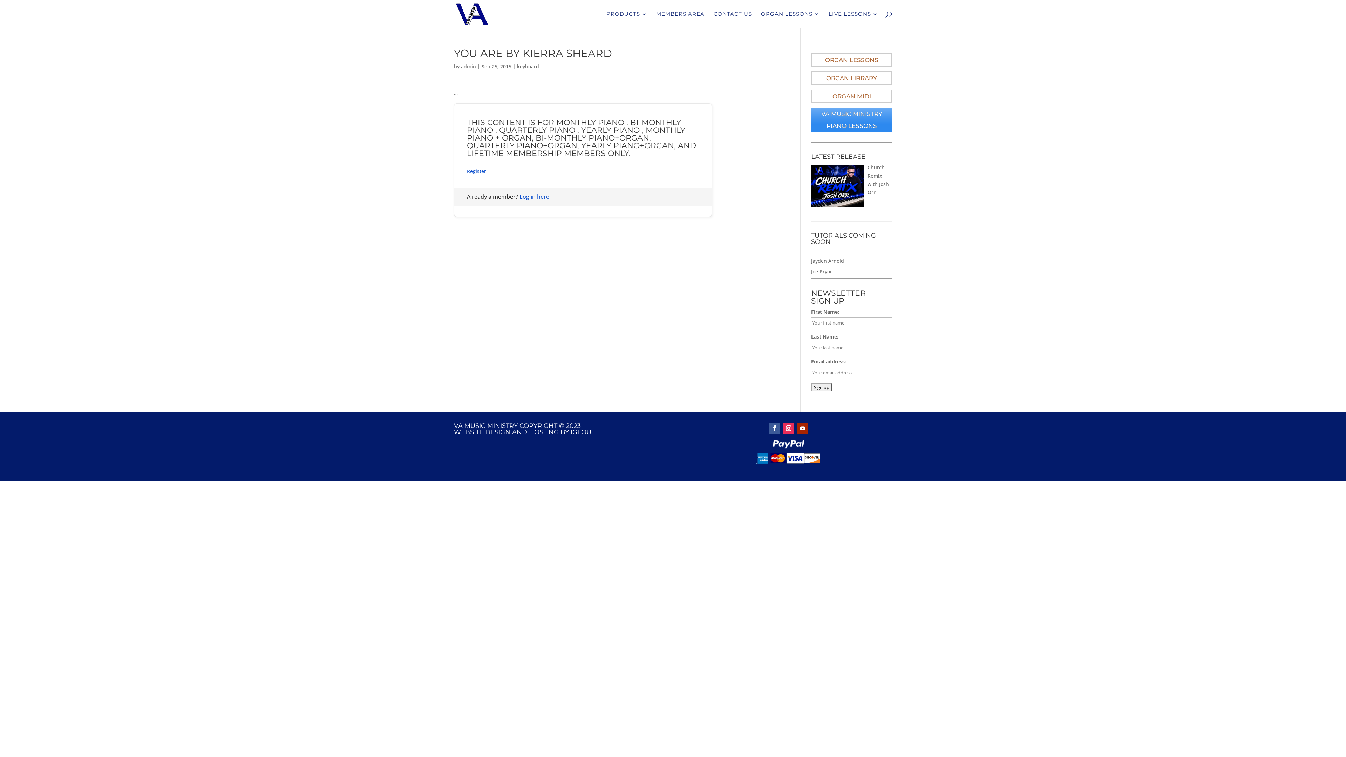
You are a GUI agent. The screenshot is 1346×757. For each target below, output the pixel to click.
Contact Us (733, 14)
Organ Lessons (787, 14)
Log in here (534, 196)
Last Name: (824, 336)
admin (468, 66)
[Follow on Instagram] (788, 428)
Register (476, 171)
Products (623, 14)
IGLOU (581, 432)
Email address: (828, 361)
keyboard (528, 66)
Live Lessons (850, 14)
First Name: (825, 311)
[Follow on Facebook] (774, 428)
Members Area (680, 14)
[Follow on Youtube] (802, 428)
